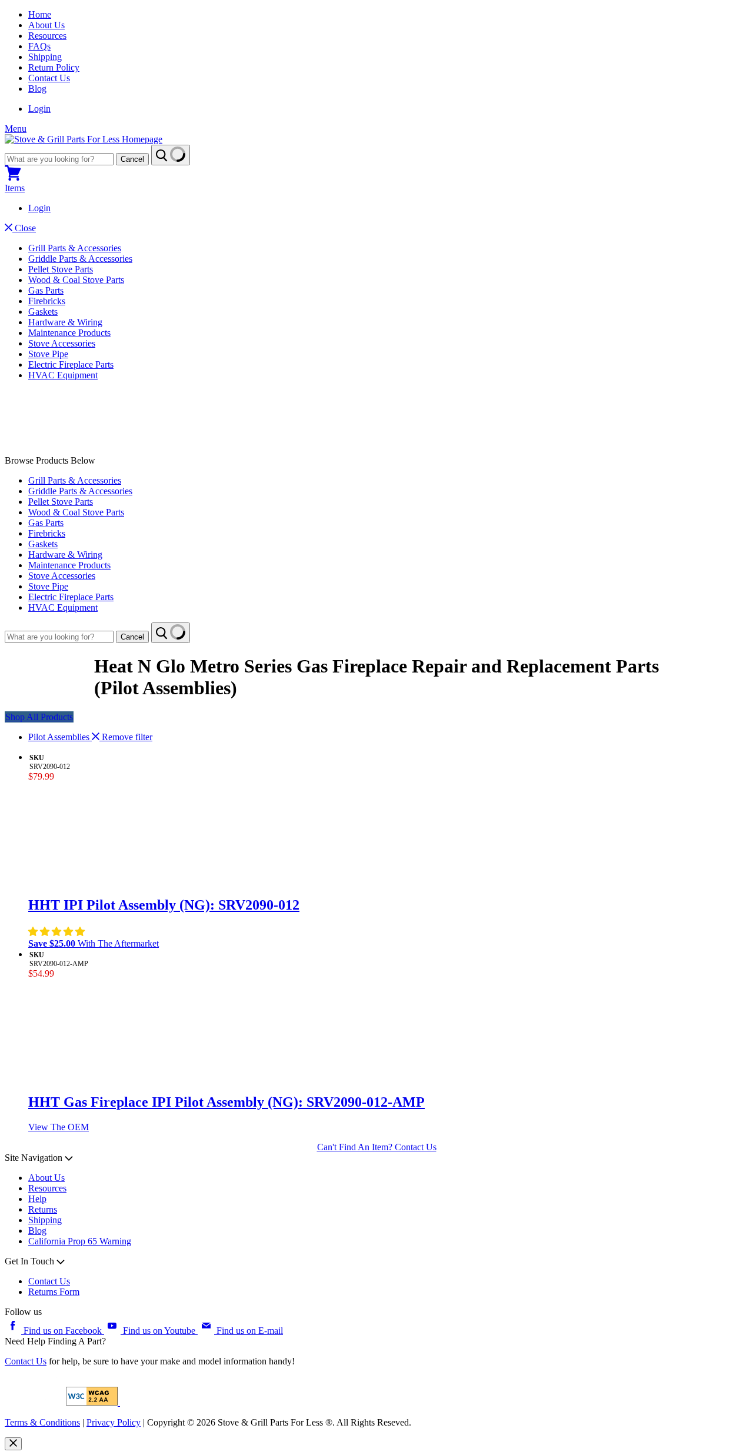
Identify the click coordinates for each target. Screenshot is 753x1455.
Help (37, 1199)
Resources (47, 36)
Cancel (132, 159)
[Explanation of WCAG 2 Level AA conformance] (93, 1402)
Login (39, 109)
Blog (37, 89)
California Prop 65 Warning (79, 1241)
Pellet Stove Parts (60, 269)
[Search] (170, 155)
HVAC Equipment (63, 375)
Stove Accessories (61, 343)
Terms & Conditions (42, 1422)
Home (39, 14)
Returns (42, 1209)
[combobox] (59, 159)
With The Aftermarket (93, 943)
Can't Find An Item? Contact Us (377, 1147)
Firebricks (46, 301)
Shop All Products (39, 717)
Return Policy (53, 67)
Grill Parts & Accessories (74, 248)
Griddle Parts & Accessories (80, 259)
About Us (46, 25)
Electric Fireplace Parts (71, 364)
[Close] (13, 1443)
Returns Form (53, 1292)
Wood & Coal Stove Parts (76, 280)
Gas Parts (46, 290)
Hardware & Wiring (65, 322)
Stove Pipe (48, 354)
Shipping (45, 57)
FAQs (39, 46)
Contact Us (49, 78)
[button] (57, 932)
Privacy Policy (113, 1422)
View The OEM (58, 1127)
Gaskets (43, 312)
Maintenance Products (69, 333)
